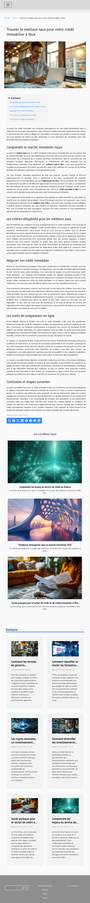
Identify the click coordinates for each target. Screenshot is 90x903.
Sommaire (16, 98)
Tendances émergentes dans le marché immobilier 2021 (45, 544)
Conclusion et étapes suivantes (22, 119)
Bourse (45, 890)
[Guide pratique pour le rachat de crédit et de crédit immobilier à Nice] (45, 578)
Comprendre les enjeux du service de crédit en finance (45, 486)
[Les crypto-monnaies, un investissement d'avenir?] (24, 725)
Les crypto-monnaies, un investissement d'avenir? (23, 742)
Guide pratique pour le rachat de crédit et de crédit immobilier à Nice (45, 602)
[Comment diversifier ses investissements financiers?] (65, 725)
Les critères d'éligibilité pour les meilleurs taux (27, 106)
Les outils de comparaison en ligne (23, 115)
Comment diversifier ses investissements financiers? (64, 742)
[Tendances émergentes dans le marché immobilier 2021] (45, 520)
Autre (14, 17)
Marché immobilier (45, 886)
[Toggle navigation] (8, 5)
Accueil (7, 17)
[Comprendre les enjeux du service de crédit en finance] (45, 462)
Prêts (45, 894)
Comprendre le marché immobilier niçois (25, 102)
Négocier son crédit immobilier (21, 110)
